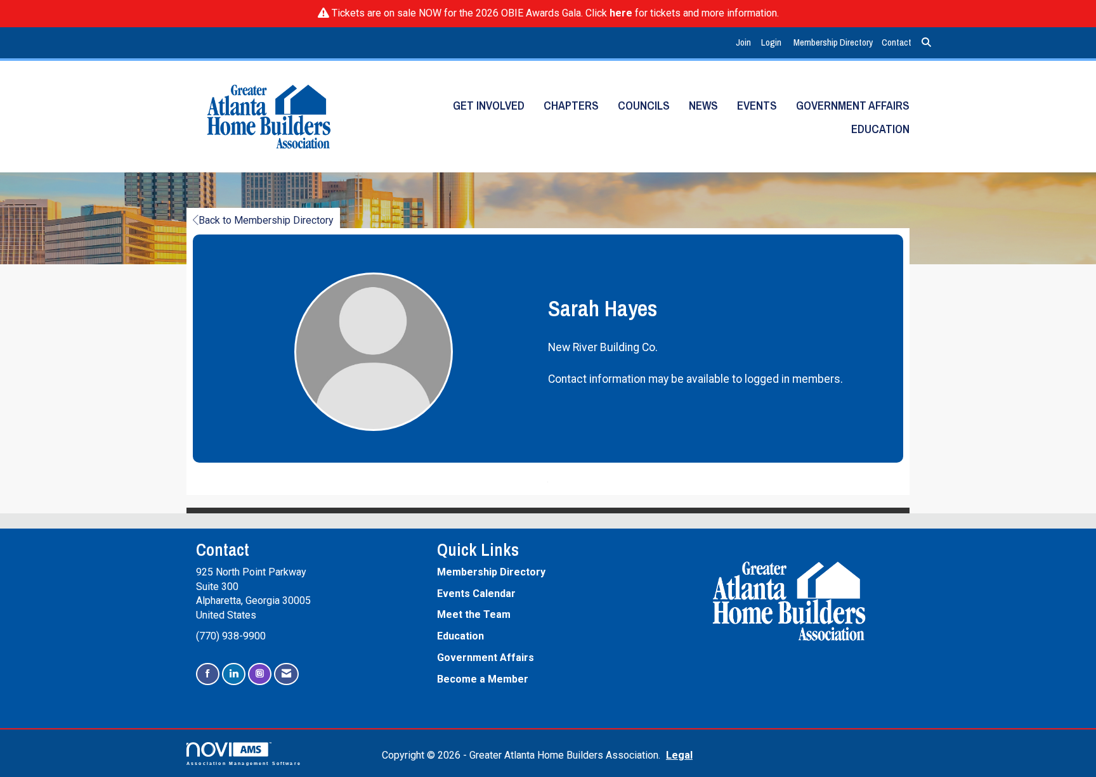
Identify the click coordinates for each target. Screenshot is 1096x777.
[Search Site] (926, 42)
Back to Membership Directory (266, 220)
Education (880, 129)
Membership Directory (833, 42)
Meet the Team (474, 614)
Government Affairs (853, 105)
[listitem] (745, 42)
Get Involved (489, 105)
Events (757, 105)
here (621, 13)
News (703, 105)
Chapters (571, 105)
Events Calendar (476, 594)
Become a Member (482, 679)
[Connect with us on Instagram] (259, 674)
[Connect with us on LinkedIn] (233, 674)
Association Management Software (243, 763)
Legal (679, 755)
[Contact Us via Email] (286, 674)
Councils (644, 105)
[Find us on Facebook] (207, 674)
